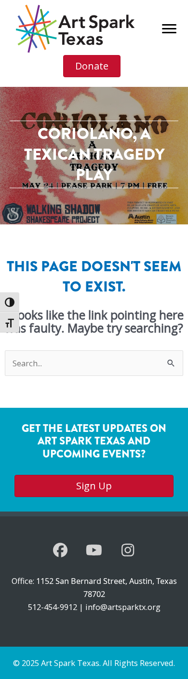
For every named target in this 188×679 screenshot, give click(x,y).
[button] (60, 550)
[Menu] (169, 29)
